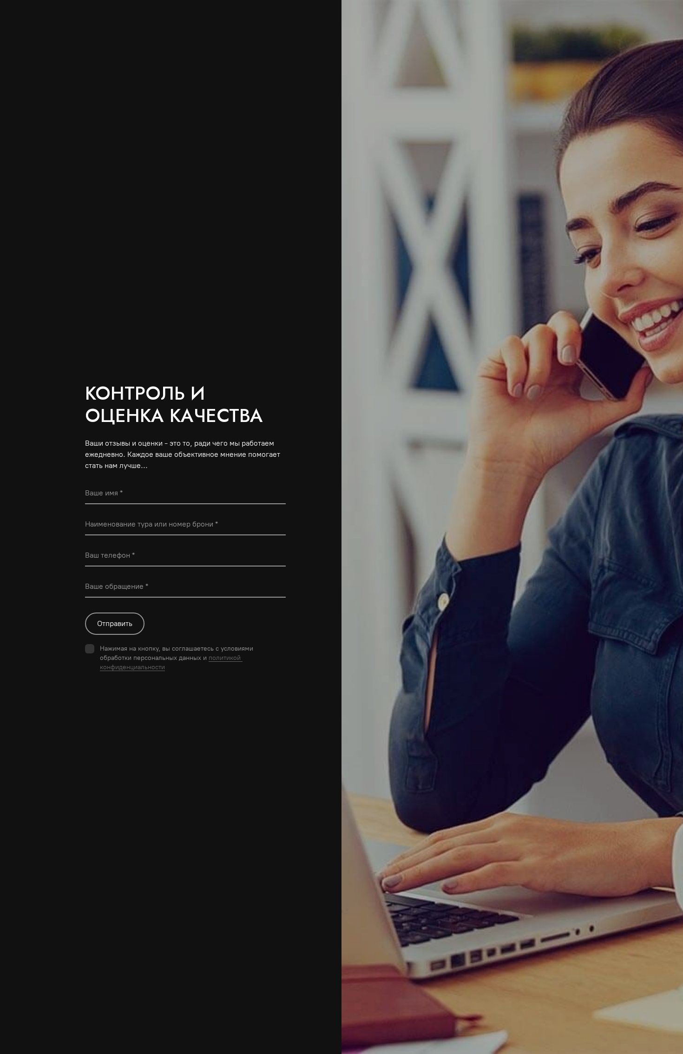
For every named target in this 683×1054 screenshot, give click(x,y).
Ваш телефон (107, 555)
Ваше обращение (114, 586)
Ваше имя (101, 492)
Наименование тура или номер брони (149, 524)
